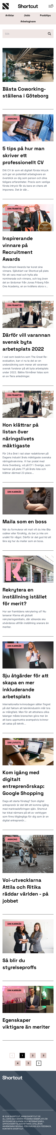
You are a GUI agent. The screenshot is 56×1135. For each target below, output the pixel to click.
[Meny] (50, 6)
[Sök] (49, 33)
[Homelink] (10, 6)
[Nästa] (38, 1063)
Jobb (27, 15)
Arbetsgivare (28, 21)
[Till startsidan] (12, 1077)
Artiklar (9, 15)
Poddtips (45, 15)
